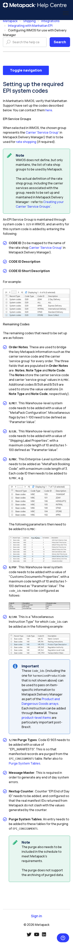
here (48, 110)
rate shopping (26, 142)
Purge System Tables (24, 763)
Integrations (50, 21)
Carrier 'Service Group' (42, 132)
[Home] (35, 5)
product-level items (36, 717)
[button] (65, 13)
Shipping (29, 21)
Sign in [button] (36, 916)
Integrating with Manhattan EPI (30, 25)
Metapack (10, 21)
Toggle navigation (26, 70)
